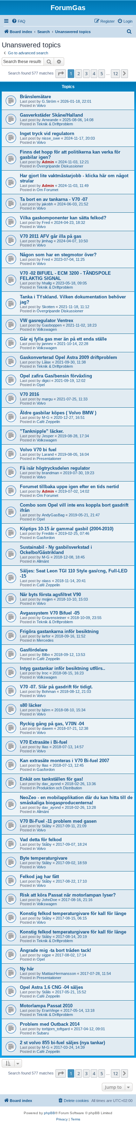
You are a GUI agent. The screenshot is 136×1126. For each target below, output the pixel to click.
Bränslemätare (35, 96)
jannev (47, 344)
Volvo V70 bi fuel (38, 449)
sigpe (46, 955)
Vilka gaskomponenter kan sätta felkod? (63, 217)
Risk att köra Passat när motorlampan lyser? (68, 895)
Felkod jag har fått (39, 876)
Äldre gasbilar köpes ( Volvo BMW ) (58, 412)
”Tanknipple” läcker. (42, 431)
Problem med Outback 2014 (50, 1024)
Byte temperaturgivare (43, 858)
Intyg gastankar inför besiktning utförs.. (62, 668)
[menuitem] (18, 21)
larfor (46, 636)
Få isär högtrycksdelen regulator (55, 468)
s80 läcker (30, 705)
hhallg (47, 283)
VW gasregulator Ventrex (46, 320)
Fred (46, 222)
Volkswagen (47, 329)
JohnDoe (49, 900)
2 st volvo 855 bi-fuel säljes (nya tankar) (62, 1042)
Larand (48, 454)
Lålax (46, 362)
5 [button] (101, 73)
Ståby (47, 826)
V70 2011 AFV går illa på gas (50, 236)
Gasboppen (52, 325)
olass (46, 581)
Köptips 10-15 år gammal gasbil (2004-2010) (66, 528)
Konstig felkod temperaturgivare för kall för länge (73, 913)
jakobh (47, 204)
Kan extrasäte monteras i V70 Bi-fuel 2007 (64, 760)
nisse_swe (51, 138)
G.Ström (49, 101)
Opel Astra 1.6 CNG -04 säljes (51, 987)
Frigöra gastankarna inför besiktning (59, 631)
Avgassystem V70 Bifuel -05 (50, 613)
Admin (48, 162)
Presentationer (49, 458)
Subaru (43, 1033)
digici (46, 380)
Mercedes (45, 640)
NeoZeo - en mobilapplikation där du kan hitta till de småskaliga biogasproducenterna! (76, 800)
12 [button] (115, 73)
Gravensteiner (54, 618)
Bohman (49, 691)
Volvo (41, 105)
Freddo (48, 533)
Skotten (48, 307)
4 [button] (94, 73)
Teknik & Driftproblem (55, 124)
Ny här (27, 968)
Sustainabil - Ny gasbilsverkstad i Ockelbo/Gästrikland (56, 550)
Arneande (50, 120)
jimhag (47, 241)
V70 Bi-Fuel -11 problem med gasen (58, 821)
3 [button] (86, 73)
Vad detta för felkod (41, 839)
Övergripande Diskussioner (60, 166)
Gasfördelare (33, 649)
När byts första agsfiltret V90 (50, 594)
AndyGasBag (53, 515)
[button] (60, 73)
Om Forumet (47, 190)
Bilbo (46, 654)
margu (47, 399)
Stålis (46, 992)
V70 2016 (29, 394)
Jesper (48, 436)
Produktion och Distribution (59, 788)
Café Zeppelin (48, 422)
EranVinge (50, 1010)
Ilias (45, 747)
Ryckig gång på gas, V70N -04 (52, 723)
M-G (46, 417)
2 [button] (78, 73)
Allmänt (43, 561)
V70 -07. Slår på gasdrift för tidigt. (56, 686)
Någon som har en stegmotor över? (58, 254)
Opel (41, 385)
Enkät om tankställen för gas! (51, 779)
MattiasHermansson (59, 973)
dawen (47, 728)
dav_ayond (51, 784)
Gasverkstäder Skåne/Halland (51, 115)
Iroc (45, 673)
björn (46, 710)
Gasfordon (46, 537)
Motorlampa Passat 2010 (46, 1005)
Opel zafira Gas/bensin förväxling (56, 375)
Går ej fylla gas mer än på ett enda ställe (63, 339)
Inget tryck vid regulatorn (47, 133)
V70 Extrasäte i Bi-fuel (43, 742)
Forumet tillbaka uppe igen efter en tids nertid (69, 486)
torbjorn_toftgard (56, 1029)
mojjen (47, 599)
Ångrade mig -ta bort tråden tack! (55, 950)
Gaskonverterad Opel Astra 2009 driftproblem (68, 357)
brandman (50, 473)
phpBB (49, 1113)
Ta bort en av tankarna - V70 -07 (54, 199)
